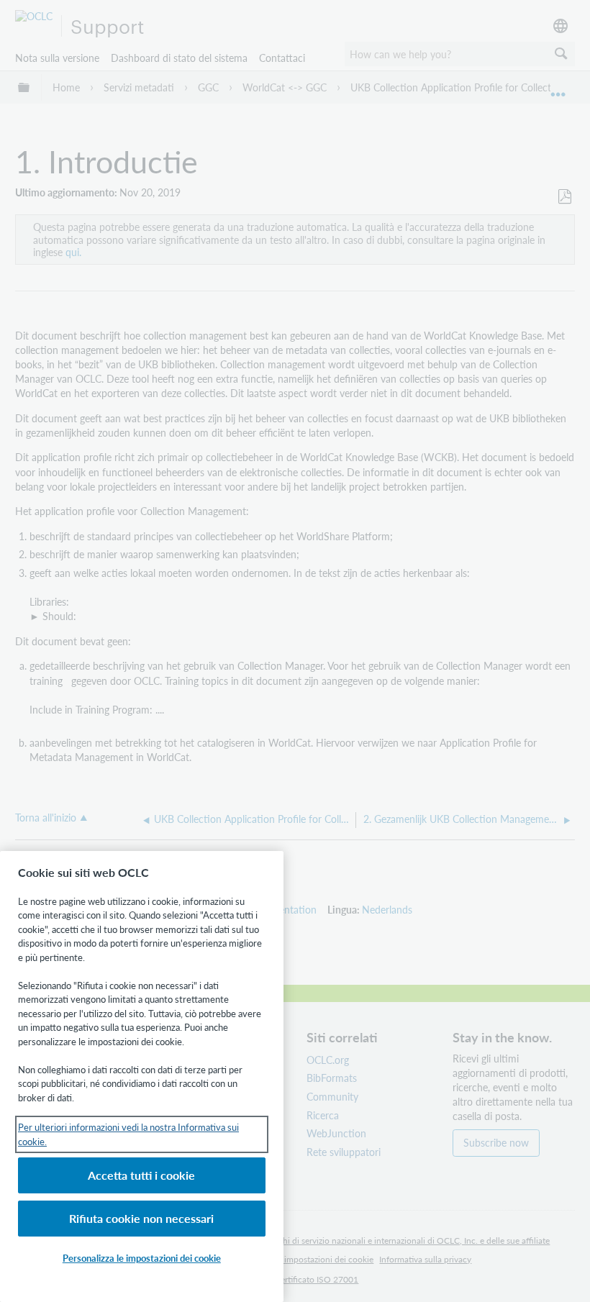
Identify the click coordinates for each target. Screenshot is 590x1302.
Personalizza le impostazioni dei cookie (142, 1258)
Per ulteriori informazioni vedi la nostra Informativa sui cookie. (128, 1134)
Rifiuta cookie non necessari (141, 1218)
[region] (141, 1076)
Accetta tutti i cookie (141, 1175)
